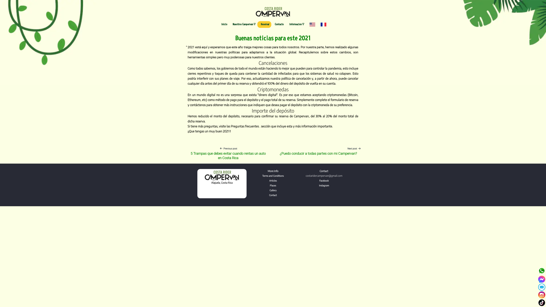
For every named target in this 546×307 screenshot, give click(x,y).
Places (273, 185)
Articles (273, 180)
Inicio (224, 24)
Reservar (265, 24)
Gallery (273, 190)
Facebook (324, 180)
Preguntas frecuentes (245, 126)
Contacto (279, 24)
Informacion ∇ (296, 24)
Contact (273, 195)
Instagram (324, 185)
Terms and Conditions (273, 175)
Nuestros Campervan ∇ (244, 24)
